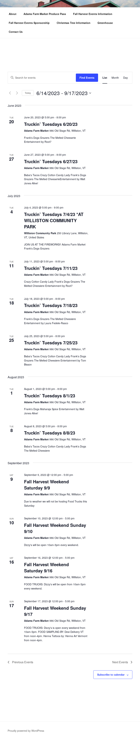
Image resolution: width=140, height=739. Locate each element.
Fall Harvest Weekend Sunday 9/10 (55, 528)
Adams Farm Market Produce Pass (45, 14)
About (12, 14)
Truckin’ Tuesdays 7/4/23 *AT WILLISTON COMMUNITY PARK (53, 220)
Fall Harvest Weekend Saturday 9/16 (46, 567)
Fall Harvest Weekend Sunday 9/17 (55, 611)
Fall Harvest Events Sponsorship (29, 23)
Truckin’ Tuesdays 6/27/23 (50, 161)
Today (28, 92)
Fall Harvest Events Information (92, 14)
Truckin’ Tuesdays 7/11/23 (50, 268)
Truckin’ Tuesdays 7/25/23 (50, 342)
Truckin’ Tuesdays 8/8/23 (49, 433)
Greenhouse (105, 23)
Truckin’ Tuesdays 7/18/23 (50, 305)
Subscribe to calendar (111, 674)
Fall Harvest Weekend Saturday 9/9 (46, 484)
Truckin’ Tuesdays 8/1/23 (49, 395)
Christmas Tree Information (73, 23)
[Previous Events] (10, 93)
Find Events (86, 77)
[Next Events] (17, 93)
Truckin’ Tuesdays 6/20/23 (50, 124)
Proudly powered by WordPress (26, 730)
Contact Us (16, 32)
